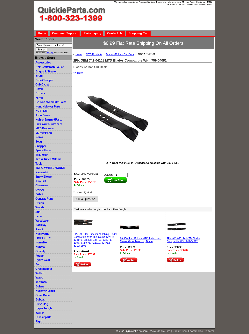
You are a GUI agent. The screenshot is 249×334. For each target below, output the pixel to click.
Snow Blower (43, 176)
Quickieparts (43, 317)
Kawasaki (41, 172)
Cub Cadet (42, 84)
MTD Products (44, 128)
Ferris (39, 97)
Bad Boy (40, 224)
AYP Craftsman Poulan (49, 67)
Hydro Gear (42, 260)
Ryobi (39, 229)
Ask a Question (85, 199)
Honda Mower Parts (47, 106)
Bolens (39, 286)
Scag (38, 141)
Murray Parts (43, 132)
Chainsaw (41, 185)
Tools (38, 163)
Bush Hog (41, 304)
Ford (38, 264)
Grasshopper (43, 268)
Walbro (39, 273)
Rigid (38, 321)
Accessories (43, 62)
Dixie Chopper (44, 80)
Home (42, 33)
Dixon (39, 89)
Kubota (40, 247)
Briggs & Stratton (46, 71)
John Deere (42, 115)
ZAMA (39, 194)
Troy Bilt (40, 181)
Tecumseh (41, 154)
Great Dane (42, 295)
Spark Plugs (43, 150)
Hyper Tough (43, 308)
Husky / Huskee (45, 290)
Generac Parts (44, 198)
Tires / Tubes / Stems (48, 159)
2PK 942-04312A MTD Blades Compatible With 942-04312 (183, 240)
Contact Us (114, 33)
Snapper (40, 146)
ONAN (39, 189)
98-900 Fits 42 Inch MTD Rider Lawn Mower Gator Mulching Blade (140, 240)
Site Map (49, 53)
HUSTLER (41, 110)
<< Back (78, 72)
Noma (39, 137)
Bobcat (39, 299)
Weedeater (42, 220)
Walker (39, 312)
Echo (38, 216)
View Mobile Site (160, 330)
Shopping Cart (138, 33)
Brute (38, 75)
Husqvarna (42, 233)
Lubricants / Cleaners (48, 124)
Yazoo (39, 277)
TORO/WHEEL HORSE (50, 167)
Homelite (40, 242)
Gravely (40, 251)
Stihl (38, 211)
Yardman (41, 282)
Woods (39, 207)
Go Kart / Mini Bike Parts (50, 102)
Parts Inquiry (92, 33)
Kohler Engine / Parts (48, 119)
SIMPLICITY (43, 238)
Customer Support (64, 33)
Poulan (39, 255)
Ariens (39, 202)
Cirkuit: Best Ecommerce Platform (193, 330)
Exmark (40, 93)
